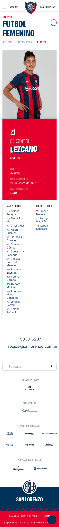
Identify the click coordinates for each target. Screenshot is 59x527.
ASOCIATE (14, 7)
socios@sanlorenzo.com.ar (32, 346)
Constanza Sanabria (15, 253)
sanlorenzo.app (48, 7)
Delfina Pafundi (13, 310)
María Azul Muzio (15, 220)
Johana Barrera (13, 303)
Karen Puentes (12, 231)
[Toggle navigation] (5, 7)
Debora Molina (13, 285)
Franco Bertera (42, 212)
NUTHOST (20, 522)
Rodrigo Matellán (42, 220)
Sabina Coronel (13, 278)
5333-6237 (30, 339)
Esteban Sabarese (42, 227)
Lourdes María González (14, 294)
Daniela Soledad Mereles (13, 262)
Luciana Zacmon (14, 271)
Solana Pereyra (13, 212)
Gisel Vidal (15, 225)
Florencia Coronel (14, 238)
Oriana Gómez (13, 246)
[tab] (8, 42)
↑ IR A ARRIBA (45, 516)
